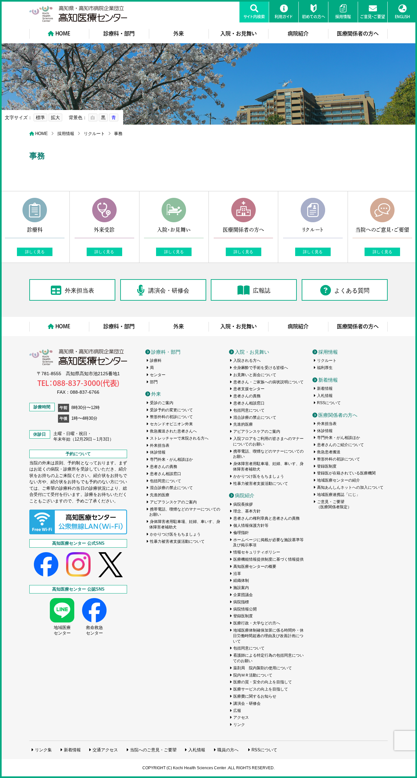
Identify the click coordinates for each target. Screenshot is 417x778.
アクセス (241, 717)
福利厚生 (325, 367)
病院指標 (241, 602)
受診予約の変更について (171, 410)
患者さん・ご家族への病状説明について (268, 382)
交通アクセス (105, 749)
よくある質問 (351, 290)
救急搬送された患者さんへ (173, 431)
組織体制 (241, 580)
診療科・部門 (119, 33)
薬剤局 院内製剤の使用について (262, 668)
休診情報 (157, 452)
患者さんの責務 (163, 466)
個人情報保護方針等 (250, 525)
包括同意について (165, 481)
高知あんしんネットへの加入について (350, 487)
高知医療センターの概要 (254, 566)
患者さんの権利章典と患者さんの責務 (266, 518)
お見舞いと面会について (254, 375)
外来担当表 (79, 290)
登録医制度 (243, 616)
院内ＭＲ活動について (252, 675)
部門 (154, 382)
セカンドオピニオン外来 (171, 424)
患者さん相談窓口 (165, 473)
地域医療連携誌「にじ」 (338, 494)
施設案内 (241, 587)
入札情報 (325, 395)
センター (157, 375)
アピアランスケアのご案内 (173, 502)
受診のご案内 (161, 403)
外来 (178, 33)
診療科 (156, 360)
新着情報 (328, 380)
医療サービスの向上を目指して (260, 689)
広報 (237, 710)
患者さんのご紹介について (340, 445)
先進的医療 (159, 495)
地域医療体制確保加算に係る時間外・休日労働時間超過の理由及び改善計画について (268, 636)
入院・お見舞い (238, 33)
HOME (62, 33)
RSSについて (329, 403)
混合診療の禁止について (171, 487)
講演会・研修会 (168, 290)
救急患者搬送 (328, 452)
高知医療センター (78, 14)
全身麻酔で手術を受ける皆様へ (260, 367)
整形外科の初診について (171, 417)
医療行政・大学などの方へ (256, 623)
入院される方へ (247, 360)
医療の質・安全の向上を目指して (262, 682)
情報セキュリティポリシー (256, 552)
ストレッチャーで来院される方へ (179, 438)
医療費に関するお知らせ (254, 696)
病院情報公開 (245, 609)
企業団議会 (243, 595)
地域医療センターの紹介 (338, 480)
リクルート (94, 133)
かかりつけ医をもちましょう (175, 534)
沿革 (237, 573)
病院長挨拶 (243, 504)
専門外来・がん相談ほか (171, 459)
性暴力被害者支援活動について (177, 541)
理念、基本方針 (247, 511)
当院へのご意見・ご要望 (153, 749)
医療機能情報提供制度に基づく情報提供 (268, 559)
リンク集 (43, 749)
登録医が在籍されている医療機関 (346, 473)
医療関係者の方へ (358, 33)
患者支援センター (249, 389)
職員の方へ (227, 749)
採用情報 (65, 133)
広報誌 (261, 290)
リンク (239, 724)
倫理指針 (241, 532)
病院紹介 (298, 33)
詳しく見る (35, 252)
